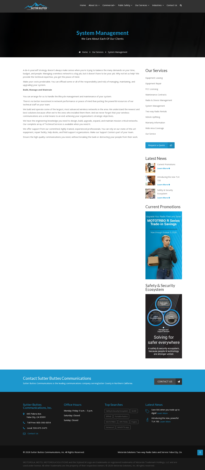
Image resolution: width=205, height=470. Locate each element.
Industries (157, 5)
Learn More (162, 413)
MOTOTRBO (111, 422)
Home (83, 5)
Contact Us (172, 5)
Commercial (108, 5)
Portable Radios (121, 416)
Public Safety (124, 5)
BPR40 (108, 416)
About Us (93, 5)
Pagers (134, 422)
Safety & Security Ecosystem (117, 411)
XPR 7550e (124, 422)
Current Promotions (166, 164)
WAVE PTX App (123, 427)
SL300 (134, 411)
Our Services (141, 5)
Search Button (181, 4)
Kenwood (110, 427)
